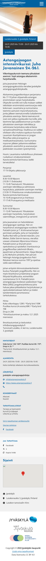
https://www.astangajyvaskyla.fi (19, 383)
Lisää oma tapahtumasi (23, 551)
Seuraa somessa (9, 425)
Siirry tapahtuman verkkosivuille (16, 421)
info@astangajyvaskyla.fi (16, 379)
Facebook (9, 429)
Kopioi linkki (11, 452)
